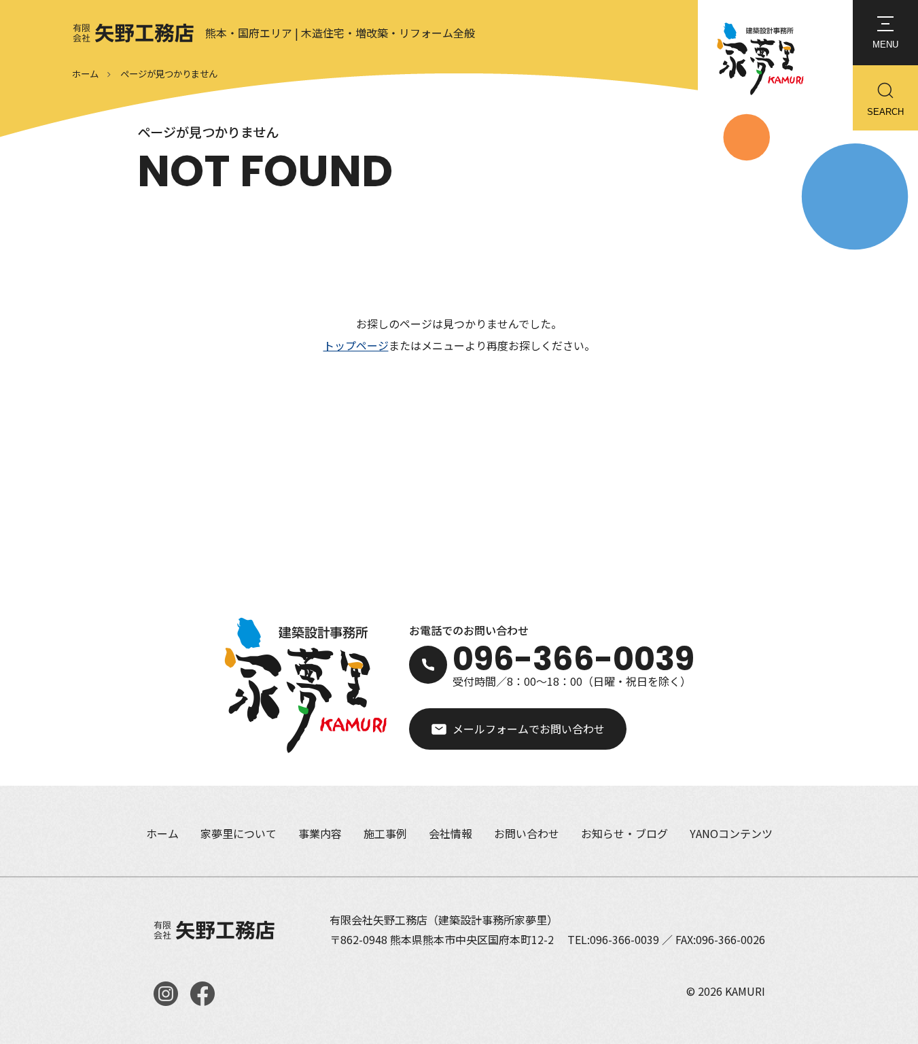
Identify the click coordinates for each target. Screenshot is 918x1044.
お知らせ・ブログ (624, 833)
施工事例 (385, 833)
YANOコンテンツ (731, 833)
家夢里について (238, 833)
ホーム (85, 73)
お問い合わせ (526, 833)
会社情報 (450, 833)
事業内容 (320, 833)
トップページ (356, 345)
